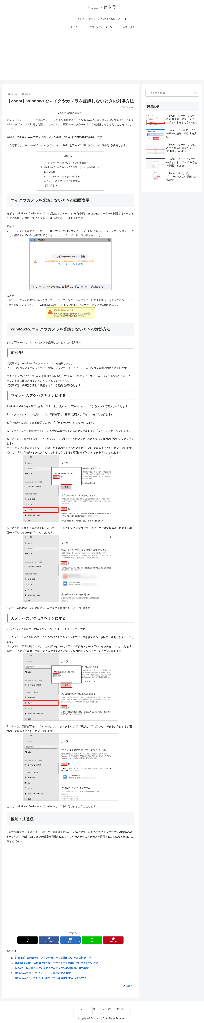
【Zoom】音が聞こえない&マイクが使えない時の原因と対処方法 (51, 968)
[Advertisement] (102, 58)
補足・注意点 (50, 185)
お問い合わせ (121, 1009)
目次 (66, 156)
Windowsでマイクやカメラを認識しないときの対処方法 (72, 167)
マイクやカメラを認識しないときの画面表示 (66, 162)
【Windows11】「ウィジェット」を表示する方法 (42, 973)
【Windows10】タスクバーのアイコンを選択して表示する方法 (50, 978)
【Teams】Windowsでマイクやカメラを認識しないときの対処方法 (52, 957)
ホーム (83, 1009)
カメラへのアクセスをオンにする (63, 181)
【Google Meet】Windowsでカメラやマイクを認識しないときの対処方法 (56, 963)
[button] (195, 93)
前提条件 (50, 172)
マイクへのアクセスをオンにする (63, 176)
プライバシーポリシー (102, 1011)
